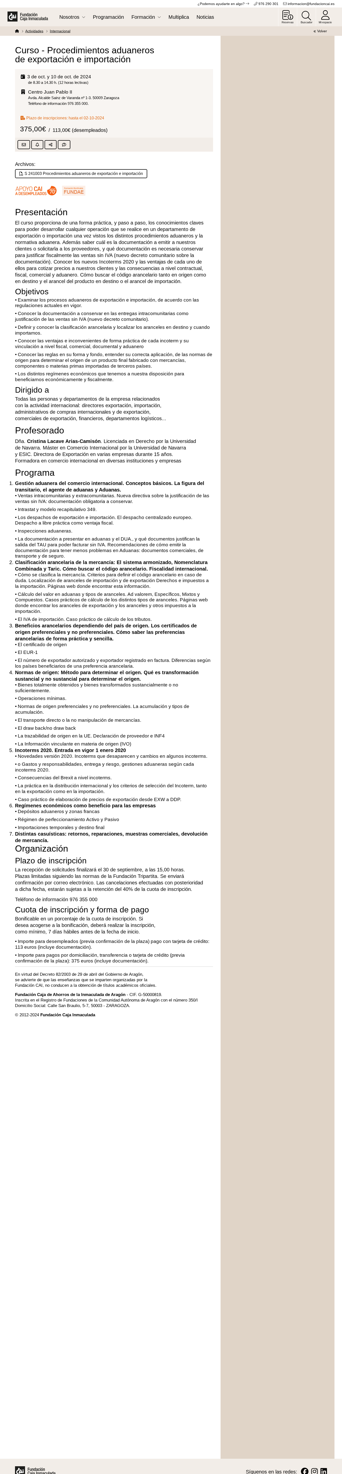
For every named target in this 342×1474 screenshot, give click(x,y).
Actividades (34, 31)
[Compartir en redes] (51, 144)
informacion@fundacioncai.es (310, 4)
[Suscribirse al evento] (37, 144)
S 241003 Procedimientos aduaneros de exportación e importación (84, 173)
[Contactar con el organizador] (64, 144)
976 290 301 (267, 4)
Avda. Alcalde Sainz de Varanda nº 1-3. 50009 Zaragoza (73, 98)
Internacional (60, 31)
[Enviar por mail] (24, 144)
